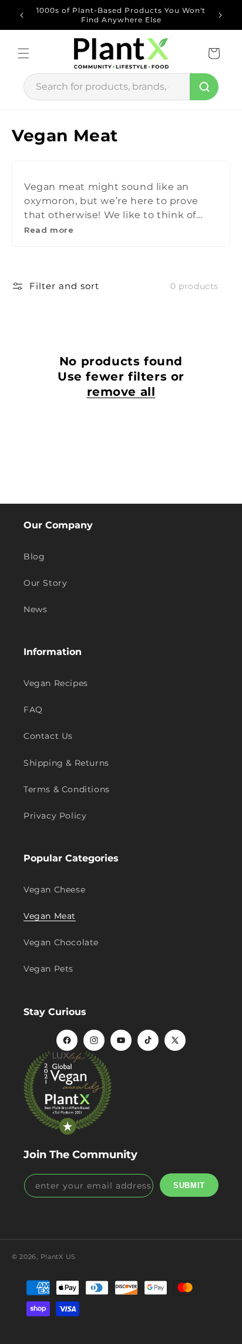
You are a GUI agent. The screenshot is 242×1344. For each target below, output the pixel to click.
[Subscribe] (189, 1185)
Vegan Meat (49, 916)
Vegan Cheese (54, 889)
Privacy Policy (54, 815)
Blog (34, 556)
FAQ (33, 709)
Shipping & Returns (66, 763)
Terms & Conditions (66, 789)
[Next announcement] (220, 15)
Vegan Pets (48, 968)
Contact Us (48, 736)
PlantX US (58, 1257)
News (35, 609)
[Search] (204, 86)
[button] (23, 53)
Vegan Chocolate (61, 942)
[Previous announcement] (22, 15)
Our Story (45, 583)
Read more (48, 230)
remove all (121, 392)
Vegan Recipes (55, 683)
